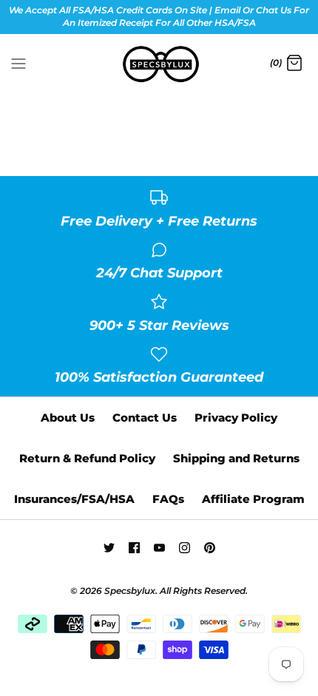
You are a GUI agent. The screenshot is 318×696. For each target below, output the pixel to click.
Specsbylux (129, 590)
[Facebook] (134, 547)
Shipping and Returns (236, 458)
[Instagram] (184, 547)
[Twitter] (109, 547)
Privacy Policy (235, 417)
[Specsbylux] (159, 64)
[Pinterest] (209, 547)
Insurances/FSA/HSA (74, 499)
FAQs (168, 499)
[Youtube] (159, 547)
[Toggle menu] (18, 62)
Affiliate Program (253, 499)
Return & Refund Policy (87, 458)
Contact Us (144, 417)
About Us (68, 417)
